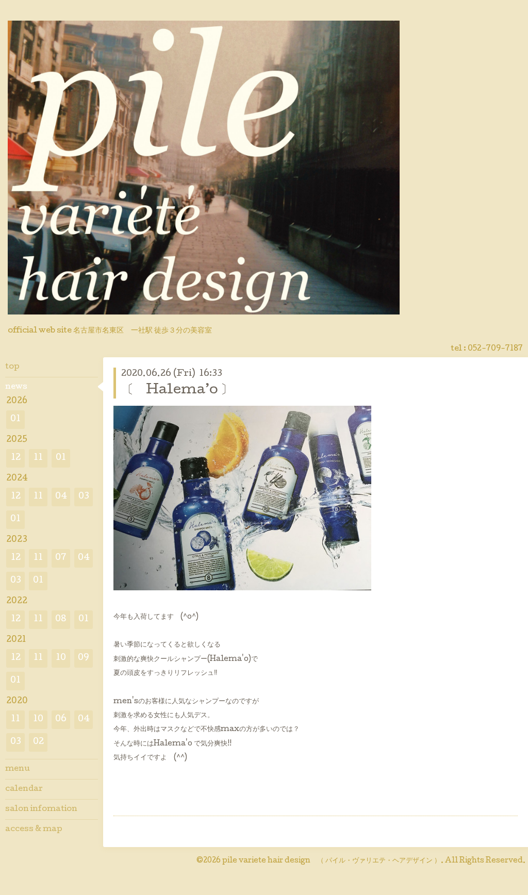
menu (17, 769)
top (12, 367)
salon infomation (41, 809)
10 (61, 658)
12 (16, 458)
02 (38, 742)
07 (61, 558)
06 (61, 719)
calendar (24, 789)
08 (61, 619)
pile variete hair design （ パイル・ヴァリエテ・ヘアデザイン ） (331, 861)
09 (83, 658)
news (16, 387)
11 (38, 458)
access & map (33, 829)
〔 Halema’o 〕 (177, 390)
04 (61, 496)
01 (15, 419)
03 (83, 496)
